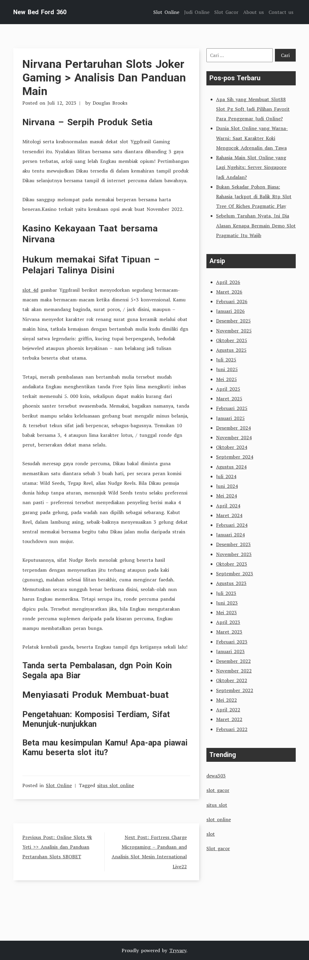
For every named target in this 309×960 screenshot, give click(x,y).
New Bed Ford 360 (39, 12)
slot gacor (217, 790)
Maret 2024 (229, 515)
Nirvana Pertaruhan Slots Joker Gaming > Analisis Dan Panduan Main (104, 77)
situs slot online (115, 785)
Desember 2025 (233, 320)
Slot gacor (218, 848)
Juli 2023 (226, 593)
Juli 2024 (226, 476)
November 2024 (234, 437)
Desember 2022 (233, 661)
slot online (218, 819)
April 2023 (228, 622)
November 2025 (234, 330)
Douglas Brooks (110, 103)
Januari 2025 (230, 418)
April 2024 (228, 505)
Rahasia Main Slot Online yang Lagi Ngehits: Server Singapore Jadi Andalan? (251, 167)
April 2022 (228, 709)
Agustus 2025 (231, 350)
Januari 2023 (230, 651)
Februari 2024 (231, 525)
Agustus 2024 (231, 466)
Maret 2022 (229, 719)
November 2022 (234, 670)
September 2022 (234, 690)
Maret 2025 (229, 398)
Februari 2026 (231, 301)
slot (210, 834)
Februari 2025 (231, 408)
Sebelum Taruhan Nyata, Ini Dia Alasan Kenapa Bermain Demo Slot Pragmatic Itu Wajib (256, 225)
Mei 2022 (226, 700)
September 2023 (234, 573)
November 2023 (234, 554)
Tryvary (177, 950)
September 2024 (234, 456)
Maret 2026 (229, 291)
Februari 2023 (231, 641)
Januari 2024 (230, 534)
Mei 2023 (226, 612)
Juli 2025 (226, 359)
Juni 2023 (227, 602)
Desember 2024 (233, 427)
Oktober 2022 (231, 680)
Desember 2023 (233, 544)
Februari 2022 (231, 729)
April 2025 (228, 389)
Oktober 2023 (231, 564)
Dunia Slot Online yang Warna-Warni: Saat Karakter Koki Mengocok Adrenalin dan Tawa (252, 138)
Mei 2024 (226, 495)
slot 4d (30, 290)
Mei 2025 (226, 379)
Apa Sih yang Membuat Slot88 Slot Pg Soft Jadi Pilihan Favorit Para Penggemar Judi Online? (253, 109)
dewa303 (216, 775)
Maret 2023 (229, 631)
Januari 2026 (230, 311)
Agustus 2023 (231, 583)
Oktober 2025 (231, 340)
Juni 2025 (227, 369)
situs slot (216, 805)
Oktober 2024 (231, 447)
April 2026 (228, 282)
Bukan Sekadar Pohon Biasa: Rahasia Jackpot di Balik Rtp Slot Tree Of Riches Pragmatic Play (253, 196)
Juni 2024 (227, 486)
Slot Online (59, 785)
